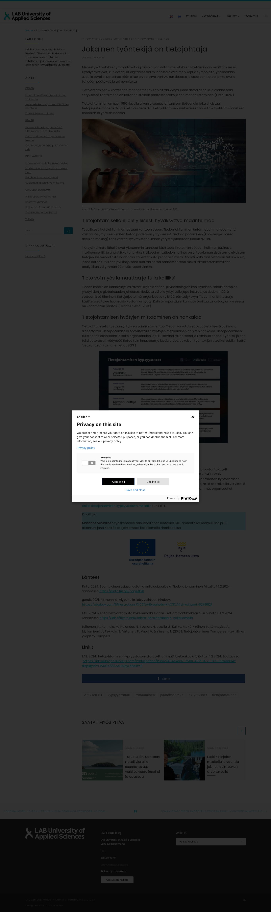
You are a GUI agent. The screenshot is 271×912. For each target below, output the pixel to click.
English (82, 416)
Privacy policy (86, 447)
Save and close (135, 490)
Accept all (118, 481)
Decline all (153, 481)
